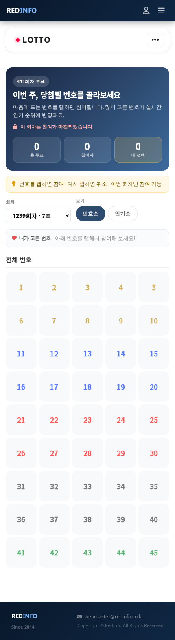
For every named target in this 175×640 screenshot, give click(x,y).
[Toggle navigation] (155, 40)
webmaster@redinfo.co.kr (114, 616)
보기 (80, 200)
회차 (10, 202)
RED (22, 10)
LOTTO (36, 39)
